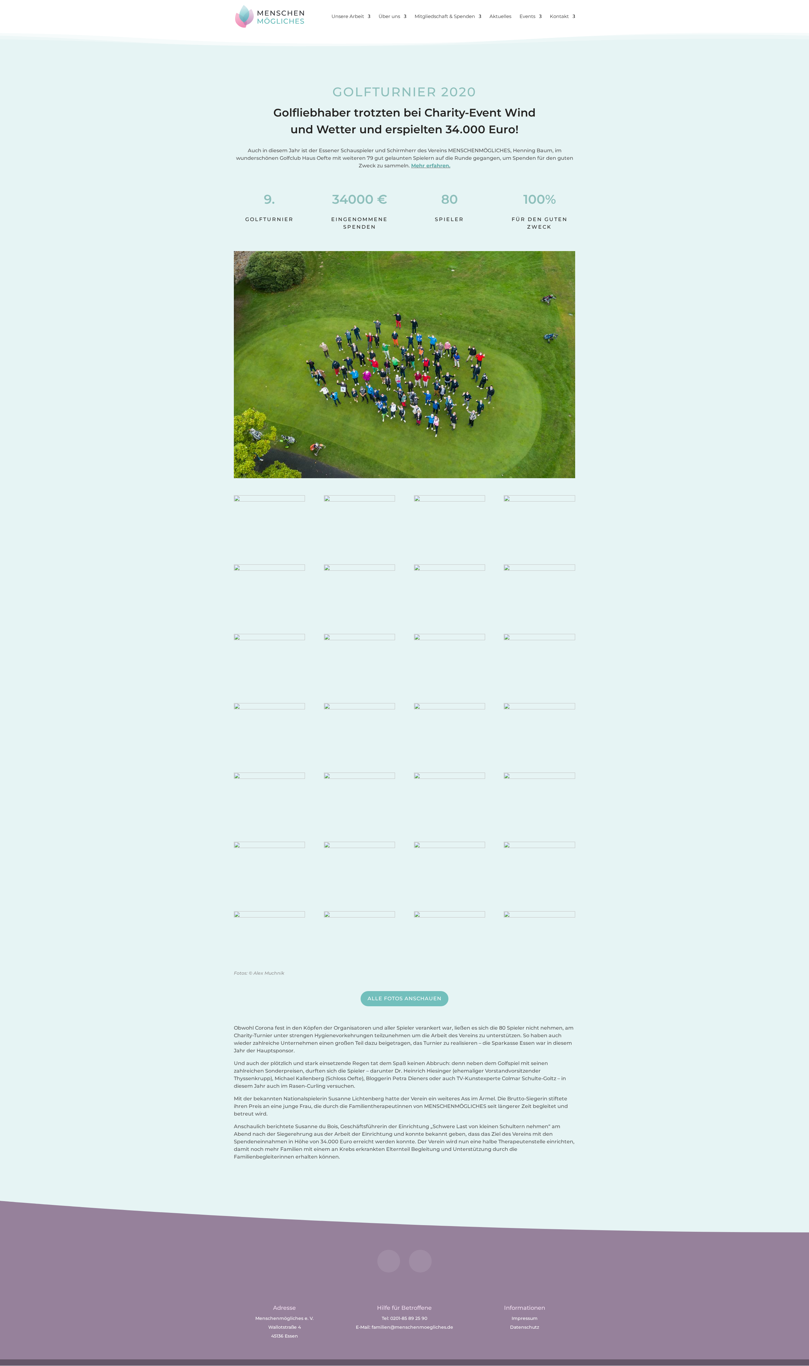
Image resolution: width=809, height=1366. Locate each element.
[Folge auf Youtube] (420, 1261)
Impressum (525, 1318)
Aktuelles (500, 16)
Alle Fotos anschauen (404, 999)
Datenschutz (524, 1327)
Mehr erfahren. (430, 166)
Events (527, 16)
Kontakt (559, 16)
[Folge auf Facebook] (388, 1261)
